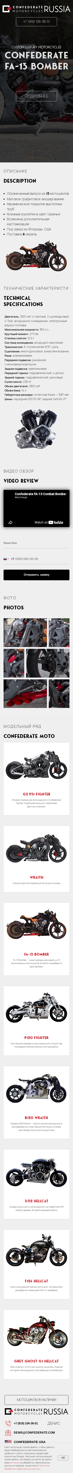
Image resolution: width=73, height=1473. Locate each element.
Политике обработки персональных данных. (26, 1467)
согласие (14, 1462)
